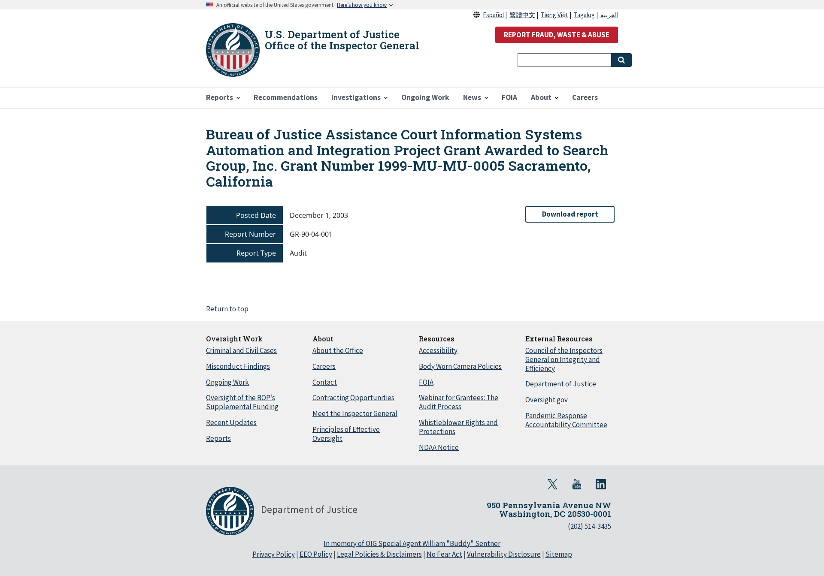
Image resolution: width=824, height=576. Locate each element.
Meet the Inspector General (354, 413)
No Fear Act (444, 554)
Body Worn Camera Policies (460, 366)
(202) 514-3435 (589, 526)
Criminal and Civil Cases (241, 350)
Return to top (227, 309)
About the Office (337, 350)
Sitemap (558, 554)
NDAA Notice (439, 447)
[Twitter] (552, 484)
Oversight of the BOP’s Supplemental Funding (242, 402)
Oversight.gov (546, 399)
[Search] (621, 60)
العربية (609, 15)
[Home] (233, 50)
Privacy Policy (273, 554)
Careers (324, 366)
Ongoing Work (227, 382)
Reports (218, 438)
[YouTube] (576, 484)
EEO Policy (316, 554)
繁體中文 (522, 15)
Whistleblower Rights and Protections (458, 427)
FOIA (426, 382)
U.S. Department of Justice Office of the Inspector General (342, 39)
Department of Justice (560, 384)
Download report (570, 214)
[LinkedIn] (601, 484)
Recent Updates (231, 422)
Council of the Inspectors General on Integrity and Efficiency (564, 359)
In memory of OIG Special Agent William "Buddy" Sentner (412, 543)
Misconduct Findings (238, 366)
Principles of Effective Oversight (346, 434)
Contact (324, 382)
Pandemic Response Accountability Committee (566, 420)
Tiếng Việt (554, 15)
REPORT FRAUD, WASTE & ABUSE (556, 34)
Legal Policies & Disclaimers (379, 554)
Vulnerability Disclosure (504, 554)
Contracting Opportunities (353, 397)
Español (493, 15)
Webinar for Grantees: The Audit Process (458, 402)
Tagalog (584, 15)
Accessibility (438, 350)
